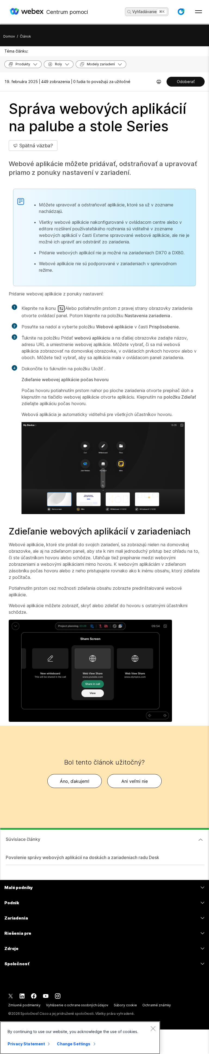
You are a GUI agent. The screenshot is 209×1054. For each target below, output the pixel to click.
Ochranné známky (156, 1005)
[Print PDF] (158, 82)
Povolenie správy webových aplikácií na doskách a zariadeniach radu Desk (82, 857)
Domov (9, 36)
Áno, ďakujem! (74, 781)
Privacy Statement (26, 1043)
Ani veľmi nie (134, 781)
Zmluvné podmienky (24, 1005)
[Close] (153, 1028)
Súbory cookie (125, 1005)
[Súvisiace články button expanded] (200, 839)
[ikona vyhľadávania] (129, 12)
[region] (80, 1037)
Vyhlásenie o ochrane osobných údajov (77, 1005)
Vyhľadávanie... (146, 11)
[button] (181, 12)
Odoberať (186, 81)
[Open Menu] (198, 12)
